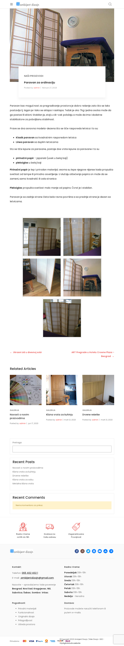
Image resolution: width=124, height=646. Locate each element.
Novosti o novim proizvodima (28, 467)
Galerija (14, 410)
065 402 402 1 (30, 573)
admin (37, 87)
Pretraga (17, 442)
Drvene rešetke (91, 414)
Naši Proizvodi (33, 76)
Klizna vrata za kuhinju (59, 414)
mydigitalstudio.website (70, 643)
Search (110, 4)
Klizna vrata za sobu (23, 479)
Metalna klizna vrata (23, 483)
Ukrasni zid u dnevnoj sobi (27, 352)
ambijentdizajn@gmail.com (37, 577)
